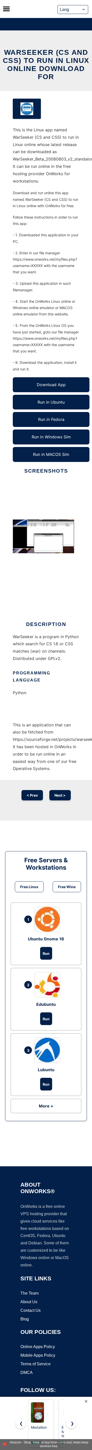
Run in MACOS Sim (51, 454)
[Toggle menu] (6, 9)
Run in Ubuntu (51, 402)
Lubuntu (46, 1069)
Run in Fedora (51, 419)
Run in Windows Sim (51, 436)
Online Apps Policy (37, 1347)
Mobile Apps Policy (37, 1355)
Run (46, 953)
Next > (60, 795)
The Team (29, 1293)
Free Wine (67, 887)
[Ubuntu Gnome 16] (48, 919)
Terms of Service (35, 1364)
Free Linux (29, 887)
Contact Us (30, 1310)
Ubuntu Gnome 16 (46, 938)
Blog (24, 1319)
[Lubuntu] (48, 1050)
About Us (28, 1302)
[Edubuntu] (48, 984)
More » (46, 1105)
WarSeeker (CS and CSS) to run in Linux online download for (46, 64)
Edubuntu (46, 1004)
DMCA (26, 1372)
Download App (51, 384)
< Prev (32, 795)
